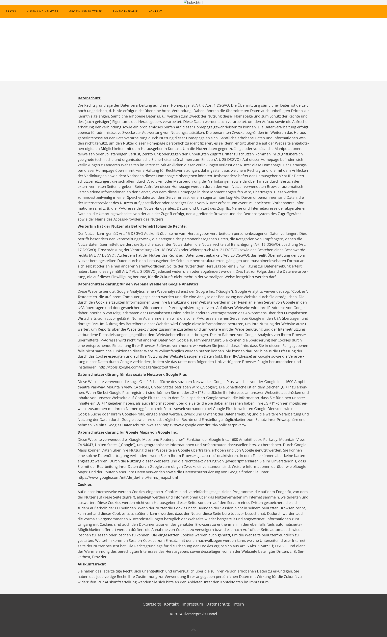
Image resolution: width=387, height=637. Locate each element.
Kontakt (155, 11)
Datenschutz (218, 604)
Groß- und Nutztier (85, 11)
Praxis (11, 11)
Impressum (192, 604)
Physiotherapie (125, 11)
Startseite (152, 604)
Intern (238, 604)
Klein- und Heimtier (42, 11)
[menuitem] (10, 11)
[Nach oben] (193, 629)
